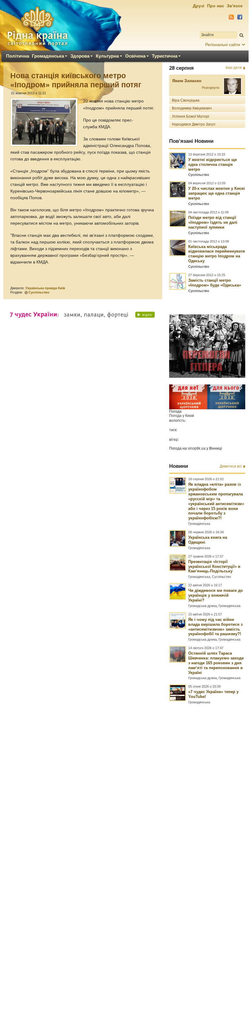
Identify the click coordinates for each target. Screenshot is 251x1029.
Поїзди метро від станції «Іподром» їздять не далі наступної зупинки (212, 222)
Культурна (107, 56)
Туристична (164, 56)
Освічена (135, 56)
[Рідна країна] (37, 26)
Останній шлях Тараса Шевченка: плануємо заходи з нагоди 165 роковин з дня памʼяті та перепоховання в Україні (216, 663)
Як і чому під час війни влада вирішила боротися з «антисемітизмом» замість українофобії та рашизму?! (215, 626)
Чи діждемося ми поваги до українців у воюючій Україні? (215, 595)
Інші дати (234, 67)
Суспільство (38, 292)
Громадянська (48, 56)
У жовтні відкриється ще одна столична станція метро (212, 164)
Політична (17, 56)
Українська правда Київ (45, 288)
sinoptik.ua (197, 448)
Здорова (79, 56)
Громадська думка (202, 606)
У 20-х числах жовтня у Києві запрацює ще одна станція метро (216, 193)
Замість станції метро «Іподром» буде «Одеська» (214, 282)
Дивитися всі (231, 466)
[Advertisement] (124, 850)
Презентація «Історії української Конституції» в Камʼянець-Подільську (214, 566)
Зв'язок (235, 6)
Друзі (198, 6)
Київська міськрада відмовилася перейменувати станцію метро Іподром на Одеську (216, 253)
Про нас (215, 6)
